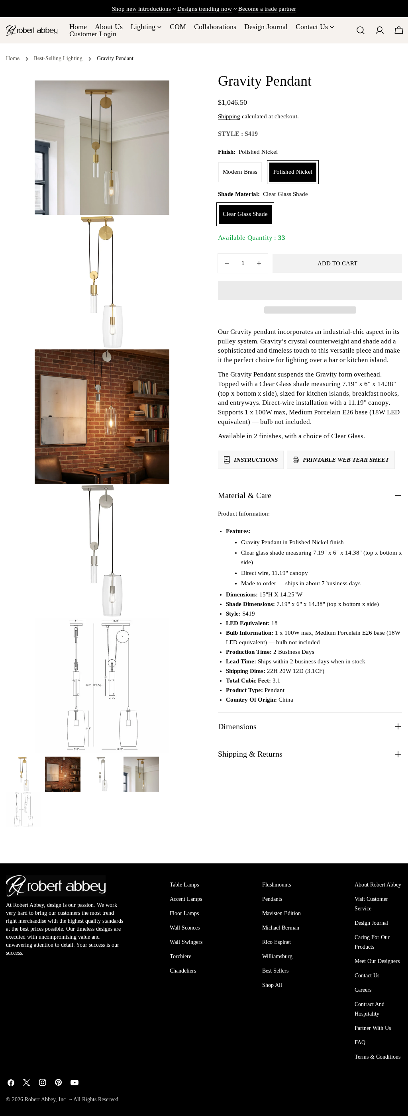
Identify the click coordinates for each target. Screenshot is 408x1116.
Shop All (272, 985)
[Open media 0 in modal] (153, 96)
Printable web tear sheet (346, 460)
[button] (310, 290)
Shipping (229, 116)
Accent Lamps (186, 899)
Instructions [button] (256, 460)
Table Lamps (184, 885)
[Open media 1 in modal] (153, 231)
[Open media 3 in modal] (153, 500)
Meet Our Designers (377, 961)
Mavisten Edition (281, 913)
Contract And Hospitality (369, 1009)
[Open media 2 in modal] (153, 365)
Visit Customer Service (371, 904)
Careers (363, 990)
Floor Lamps (184, 913)
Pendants (272, 899)
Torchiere (180, 956)
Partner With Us (373, 1028)
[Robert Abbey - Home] (56, 885)
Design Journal (371, 923)
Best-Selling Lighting (58, 58)
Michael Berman (280, 928)
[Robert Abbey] (31, 30)
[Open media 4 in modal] (153, 634)
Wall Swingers (186, 942)
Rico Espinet (276, 942)
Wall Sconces (185, 928)
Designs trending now (204, 9)
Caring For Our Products (372, 942)
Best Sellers (275, 971)
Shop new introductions (141, 9)
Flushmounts (276, 885)
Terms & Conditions (377, 1057)
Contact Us (367, 976)
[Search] (361, 30)
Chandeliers (183, 971)
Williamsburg (277, 956)
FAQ (360, 1042)
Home (13, 58)
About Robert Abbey (378, 885)
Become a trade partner (267, 9)
